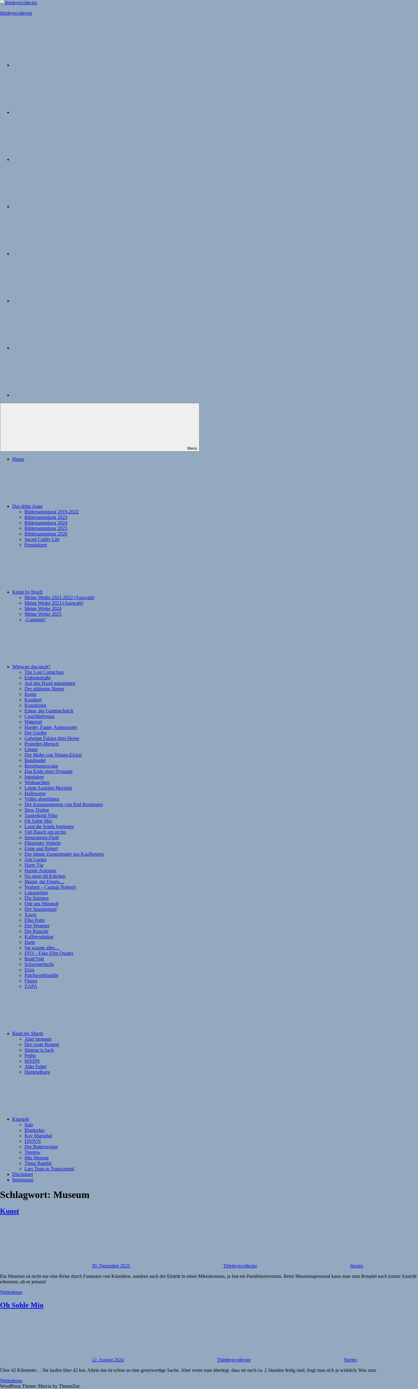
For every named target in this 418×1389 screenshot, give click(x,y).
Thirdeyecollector (240, 1265)
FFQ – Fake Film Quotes (48, 953)
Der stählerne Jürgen (44, 688)
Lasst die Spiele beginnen (49, 826)
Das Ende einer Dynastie (48, 771)
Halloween (35, 793)
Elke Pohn (34, 920)
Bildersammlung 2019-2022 (51, 511)
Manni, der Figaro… (44, 881)
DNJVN (32, 1141)
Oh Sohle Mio (38, 821)
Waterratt (33, 721)
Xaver (30, 914)
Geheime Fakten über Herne (51, 738)
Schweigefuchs (39, 964)
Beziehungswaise (41, 765)
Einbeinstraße (37, 677)
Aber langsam (37, 1039)
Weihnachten (37, 782)
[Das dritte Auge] (58, 112)
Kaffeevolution (39, 936)
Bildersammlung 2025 (45, 528)
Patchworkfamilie (41, 975)
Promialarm (35, 544)
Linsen (31, 749)
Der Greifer (35, 732)
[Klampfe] (58, 300)
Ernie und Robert (41, 848)
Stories (356, 1265)
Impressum (22, 1179)
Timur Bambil (37, 1163)
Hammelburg (37, 1072)
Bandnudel (35, 760)
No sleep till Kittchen (44, 876)
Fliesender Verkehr (42, 843)
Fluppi (30, 980)
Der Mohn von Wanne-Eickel (53, 754)
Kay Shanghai (38, 1135)
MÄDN (32, 1061)
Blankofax (34, 1130)
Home (18, 459)
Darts (29, 942)
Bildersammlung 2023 (45, 517)
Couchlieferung (39, 716)
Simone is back (39, 1050)
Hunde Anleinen (40, 870)
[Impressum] (58, 395)
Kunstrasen (35, 705)
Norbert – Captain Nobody (50, 887)
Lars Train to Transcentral (49, 1168)
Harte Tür (33, 865)
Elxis (29, 969)
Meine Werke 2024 (43, 608)
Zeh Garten (35, 859)
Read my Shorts (27, 1033)
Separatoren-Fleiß (41, 837)
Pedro (30, 1055)
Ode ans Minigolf (41, 903)
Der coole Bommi (41, 1044)
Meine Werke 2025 (43, 614)
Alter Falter (35, 1066)
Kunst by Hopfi (27, 592)
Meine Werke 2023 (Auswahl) (53, 603)
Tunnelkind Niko (41, 815)
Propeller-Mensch (41, 743)
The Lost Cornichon (44, 672)
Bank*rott (34, 958)
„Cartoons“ (35, 619)
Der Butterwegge (41, 1146)
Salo (28, 1124)
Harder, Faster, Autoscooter (50, 727)
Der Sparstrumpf (40, 909)
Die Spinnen (36, 898)
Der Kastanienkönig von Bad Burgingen (63, 804)
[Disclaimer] (58, 348)
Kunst (30, 694)
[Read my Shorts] (58, 253)
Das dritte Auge (27, 506)
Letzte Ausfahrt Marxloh (48, 787)
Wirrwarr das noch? (31, 666)
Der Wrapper (37, 925)
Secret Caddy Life (42, 539)
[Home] (58, 65)
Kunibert (33, 699)
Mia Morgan (36, 1157)
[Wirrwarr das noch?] (58, 206)
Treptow (32, 1152)
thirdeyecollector (16, 13)
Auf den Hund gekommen (49, 683)
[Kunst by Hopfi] (58, 159)
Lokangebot (36, 892)
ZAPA (30, 986)
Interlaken (34, 776)
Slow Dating (36, 810)
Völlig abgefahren (41, 798)
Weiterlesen (11, 1292)
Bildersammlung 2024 (45, 522)
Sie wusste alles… (42, 947)
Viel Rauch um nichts (45, 832)
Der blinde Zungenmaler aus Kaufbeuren (64, 854)
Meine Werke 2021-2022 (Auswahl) (59, 597)
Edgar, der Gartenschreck (48, 710)
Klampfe (20, 1119)
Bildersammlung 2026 (45, 533)
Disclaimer (22, 1174)
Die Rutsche (36, 931)
